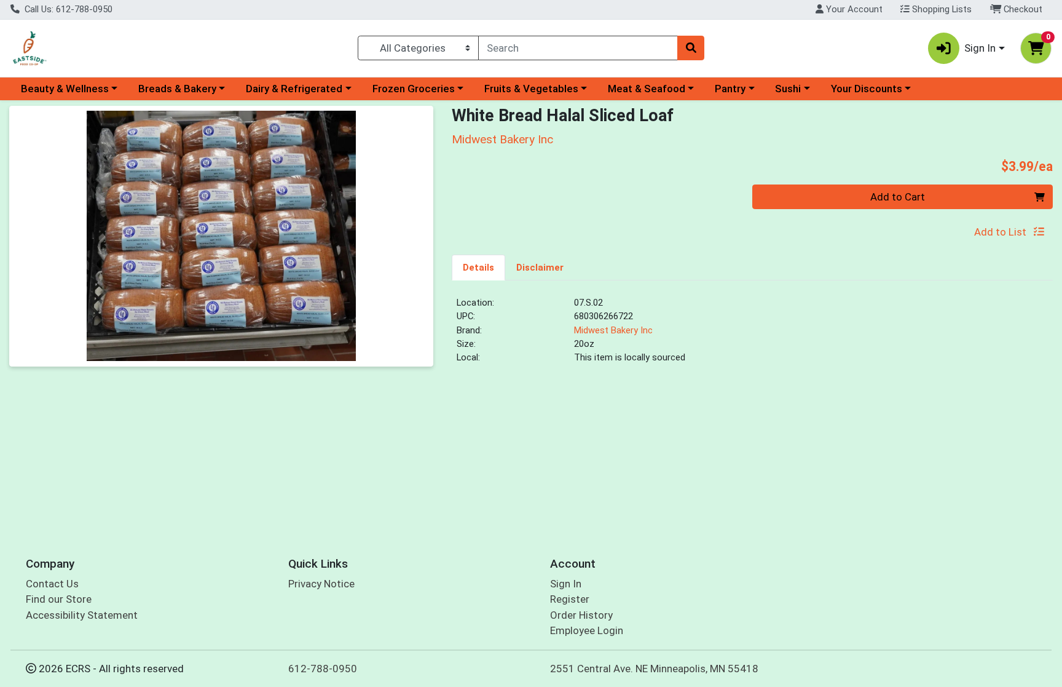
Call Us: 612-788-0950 (67, 9)
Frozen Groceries (413, 88)
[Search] (690, 48)
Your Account (853, 9)
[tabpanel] (752, 335)
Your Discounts (866, 88)
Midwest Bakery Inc (613, 330)
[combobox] (578, 48)
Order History (581, 615)
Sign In (565, 584)
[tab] (478, 267)
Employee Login (586, 630)
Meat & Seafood (646, 88)
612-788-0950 (322, 668)
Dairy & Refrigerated (294, 88)
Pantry (730, 88)
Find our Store (59, 599)
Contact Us (52, 584)
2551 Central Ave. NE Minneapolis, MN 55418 (654, 668)
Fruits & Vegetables (531, 88)
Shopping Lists (941, 9)
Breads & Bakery (177, 88)
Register (569, 599)
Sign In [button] (980, 48)
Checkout (1021, 9)
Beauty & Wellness (65, 88)
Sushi (788, 88)
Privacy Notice (321, 584)
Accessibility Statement (82, 615)
